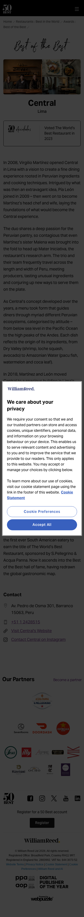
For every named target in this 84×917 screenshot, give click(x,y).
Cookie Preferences (42, 511)
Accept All (42, 524)
